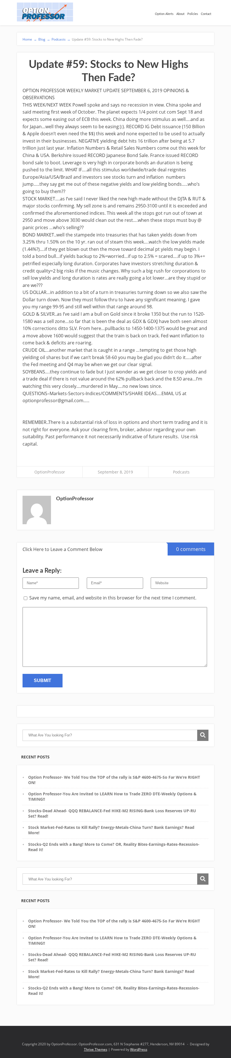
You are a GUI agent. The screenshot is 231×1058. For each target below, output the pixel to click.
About (180, 14)
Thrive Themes (95, 1049)
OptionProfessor (49, 472)
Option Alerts (164, 14)
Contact (206, 14)
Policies (192, 14)
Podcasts (181, 472)
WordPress (138, 1049)
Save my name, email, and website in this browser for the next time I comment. (112, 598)
